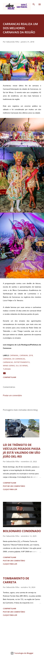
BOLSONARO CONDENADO (22, 531)
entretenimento (22, 362)
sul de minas (22, 365)
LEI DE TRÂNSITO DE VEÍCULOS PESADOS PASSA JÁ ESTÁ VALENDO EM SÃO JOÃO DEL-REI (21, 450)
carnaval (14, 355)
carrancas (8, 362)
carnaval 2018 (26, 355)
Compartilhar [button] (9, 377)
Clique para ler (10, 489)
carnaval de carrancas (14, 359)
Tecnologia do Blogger (23, 653)
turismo (7, 369)
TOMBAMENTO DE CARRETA (16, 580)
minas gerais (9, 365)
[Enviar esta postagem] (4, 374)
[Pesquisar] (33, 4)
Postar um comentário (12, 395)
